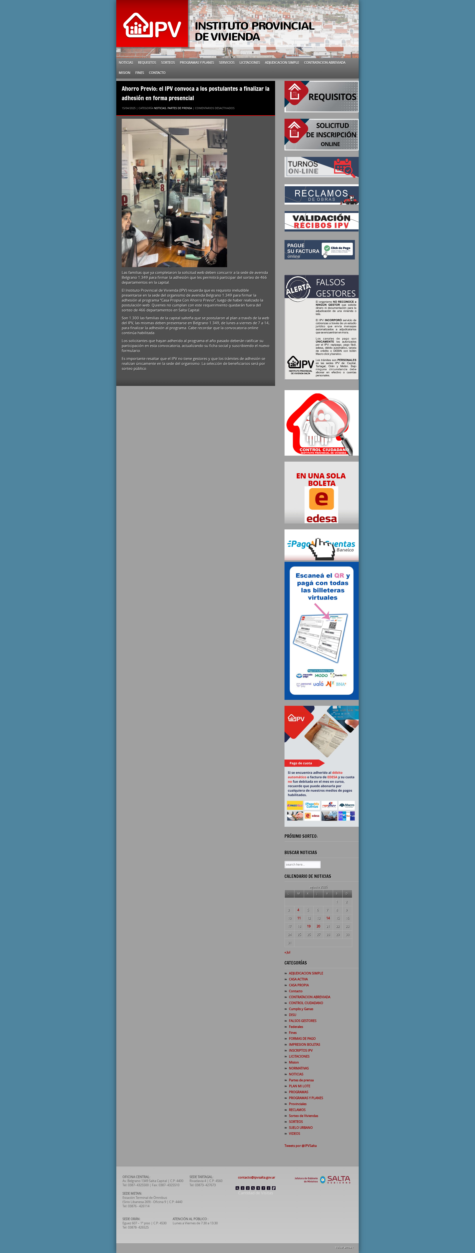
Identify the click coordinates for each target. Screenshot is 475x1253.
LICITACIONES (249, 63)
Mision (124, 73)
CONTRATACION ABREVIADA (324, 63)
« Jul (287, 952)
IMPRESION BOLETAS (304, 1044)
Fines (139, 73)
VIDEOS (294, 1133)
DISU (292, 1015)
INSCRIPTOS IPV (301, 1050)
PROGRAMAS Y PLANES (197, 63)
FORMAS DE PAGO (302, 1038)
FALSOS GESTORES (302, 1021)
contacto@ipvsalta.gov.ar (256, 1177)
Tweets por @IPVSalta (301, 1146)
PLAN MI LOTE (299, 1086)
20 (318, 926)
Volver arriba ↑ (344, 1247)
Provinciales (298, 1104)
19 (308, 926)
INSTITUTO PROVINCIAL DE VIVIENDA (254, 32)
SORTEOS (168, 63)
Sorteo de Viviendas (303, 1116)
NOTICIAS (126, 63)
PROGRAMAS (298, 1092)
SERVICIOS (227, 63)
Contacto (157, 73)
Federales (296, 1027)
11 (299, 918)
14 (328, 918)
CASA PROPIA (299, 985)
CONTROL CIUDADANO (306, 1003)
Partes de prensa (179, 108)
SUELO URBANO (301, 1128)
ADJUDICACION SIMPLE (282, 63)
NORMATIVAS (299, 1068)
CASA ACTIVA (298, 979)
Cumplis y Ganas (301, 1009)
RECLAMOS (297, 1110)
